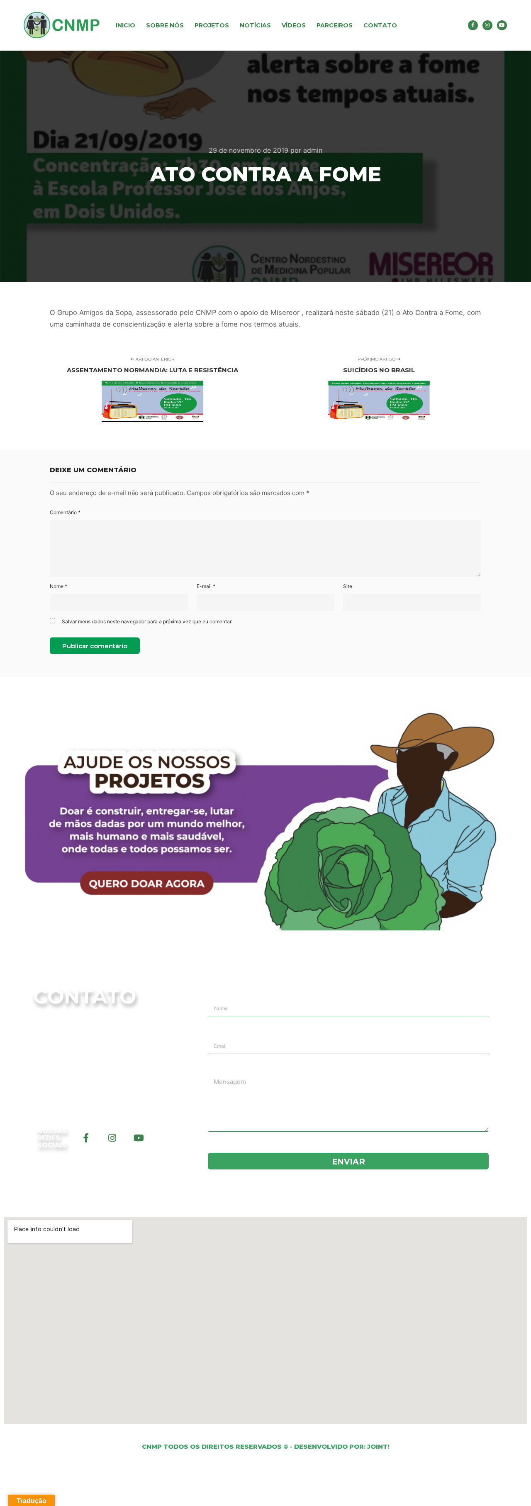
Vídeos (294, 25)
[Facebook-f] (473, 25)
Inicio (125, 25)
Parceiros (335, 25)
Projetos (212, 25)
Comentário (65, 512)
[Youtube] (502, 25)
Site (347, 586)
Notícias (255, 25)
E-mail (206, 586)
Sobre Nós (165, 25)
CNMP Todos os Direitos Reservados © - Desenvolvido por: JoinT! (265, 1446)
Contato (380, 25)
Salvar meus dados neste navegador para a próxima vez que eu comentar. (147, 621)
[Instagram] (487, 25)
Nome (58, 586)
